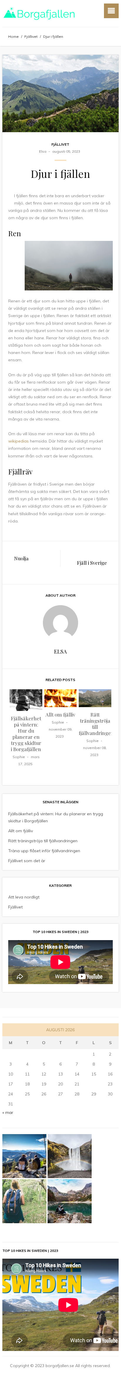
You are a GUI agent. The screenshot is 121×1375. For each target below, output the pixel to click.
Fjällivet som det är (26, 860)
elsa (42, 151)
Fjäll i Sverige (92, 562)
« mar (7, 1112)
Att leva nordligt (23, 897)
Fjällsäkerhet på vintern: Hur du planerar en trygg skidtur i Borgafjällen (26, 733)
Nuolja (21, 558)
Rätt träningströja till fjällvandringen (96, 723)
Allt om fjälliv (60, 714)
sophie (19, 757)
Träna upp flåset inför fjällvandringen (44, 850)
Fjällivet (31, 36)
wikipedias (18, 441)
